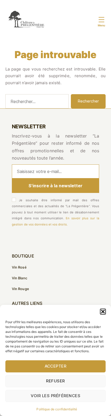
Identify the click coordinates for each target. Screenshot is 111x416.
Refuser (55, 380)
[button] (103, 311)
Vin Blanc (19, 278)
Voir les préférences (56, 395)
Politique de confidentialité (56, 409)
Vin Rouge (20, 289)
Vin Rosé (19, 267)
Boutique (23, 256)
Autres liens (27, 303)
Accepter (56, 366)
